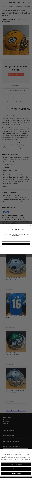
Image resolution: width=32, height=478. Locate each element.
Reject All (16, 469)
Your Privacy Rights (16, 464)
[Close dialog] (30, 225)
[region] (16, 463)
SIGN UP (16, 244)
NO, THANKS (16, 247)
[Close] (30, 450)
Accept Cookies (16, 473)
